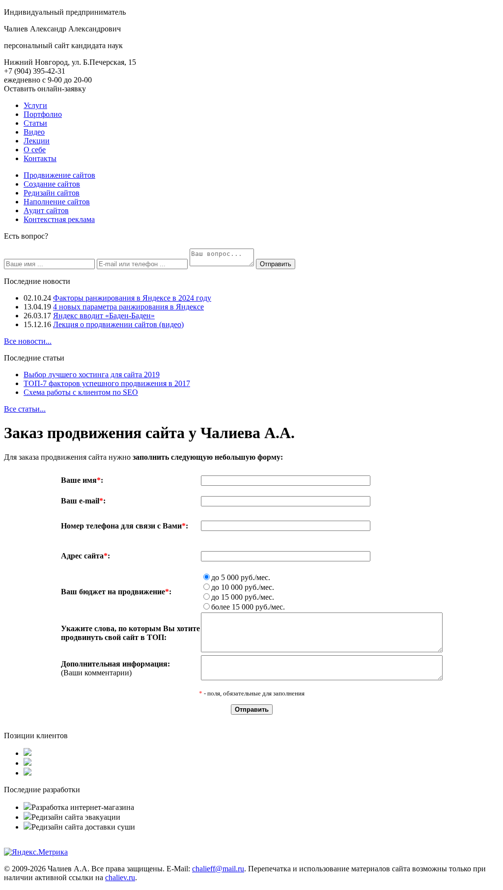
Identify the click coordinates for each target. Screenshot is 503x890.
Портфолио (43, 114)
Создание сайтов (52, 184)
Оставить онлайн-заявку (45, 88)
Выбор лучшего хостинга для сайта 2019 (92, 374)
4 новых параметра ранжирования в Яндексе (128, 307)
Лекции (37, 141)
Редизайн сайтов (52, 193)
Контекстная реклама (59, 219)
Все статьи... (25, 409)
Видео (34, 132)
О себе (35, 149)
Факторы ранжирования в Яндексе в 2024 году (132, 298)
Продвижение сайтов (59, 175)
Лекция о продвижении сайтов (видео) (118, 324)
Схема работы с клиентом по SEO (81, 392)
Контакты (40, 158)
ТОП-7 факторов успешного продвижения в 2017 (107, 383)
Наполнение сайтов (57, 201)
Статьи (35, 123)
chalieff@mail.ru (218, 868)
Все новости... (28, 341)
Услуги (35, 105)
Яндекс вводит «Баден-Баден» (104, 315)
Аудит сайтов (46, 210)
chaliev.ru (120, 877)
